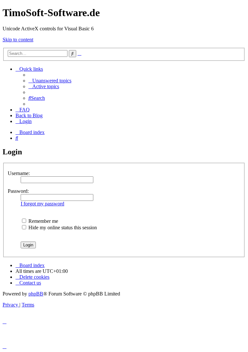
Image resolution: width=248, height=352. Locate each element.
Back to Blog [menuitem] (29, 115)
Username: (19, 173)
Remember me (42, 221)
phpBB (35, 293)
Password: (18, 191)
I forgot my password (42, 203)
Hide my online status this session (62, 227)
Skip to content (18, 39)
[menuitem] (49, 80)
